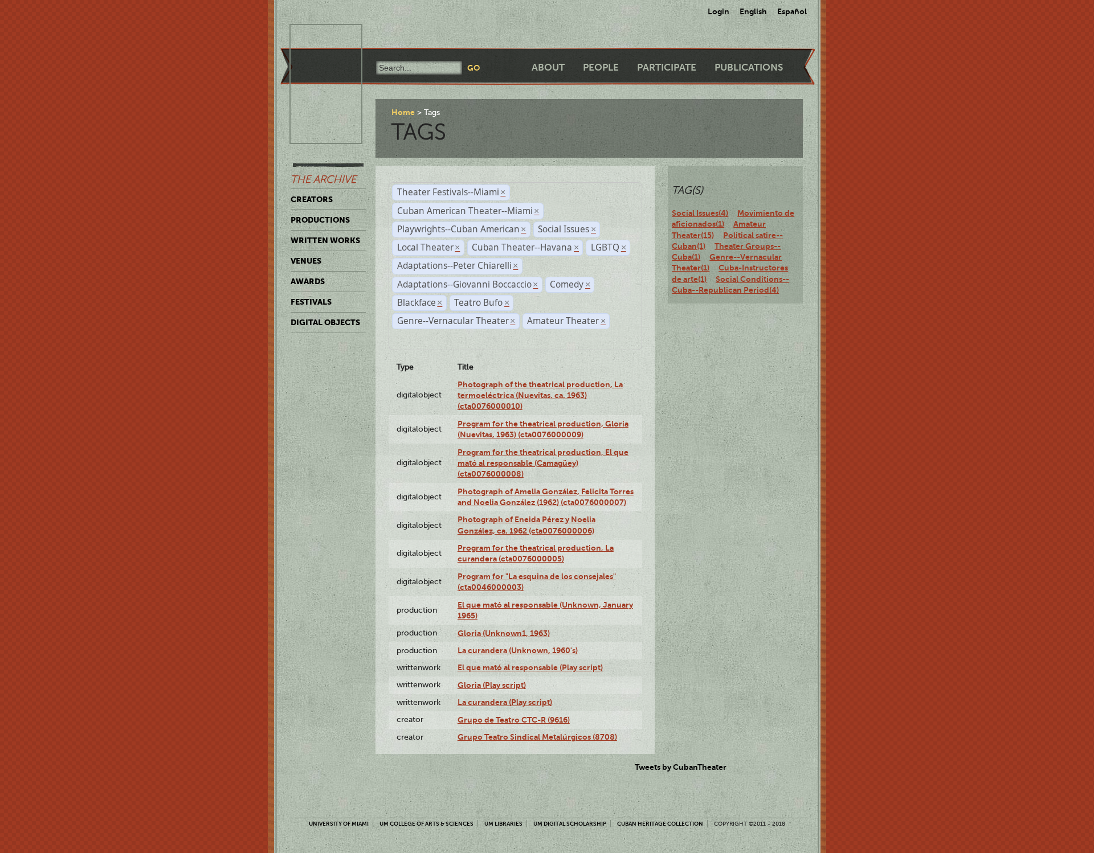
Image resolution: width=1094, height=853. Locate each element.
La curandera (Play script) (505, 702)
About (548, 67)
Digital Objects (325, 322)
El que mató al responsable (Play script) (530, 667)
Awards (308, 281)
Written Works (325, 240)
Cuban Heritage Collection (660, 824)
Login (718, 11)
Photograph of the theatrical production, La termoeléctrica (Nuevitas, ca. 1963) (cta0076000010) (540, 395)
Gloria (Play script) (492, 685)
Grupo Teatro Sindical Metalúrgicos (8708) (537, 736)
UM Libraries (503, 824)
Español (792, 11)
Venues (306, 260)
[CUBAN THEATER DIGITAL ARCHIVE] (315, 37)
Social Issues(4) (700, 213)
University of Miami (339, 824)
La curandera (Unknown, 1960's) (518, 650)
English (753, 11)
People (601, 67)
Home (403, 112)
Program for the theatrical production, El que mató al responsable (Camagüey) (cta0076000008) (543, 463)
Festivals (311, 301)
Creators (312, 199)
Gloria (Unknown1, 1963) (504, 633)
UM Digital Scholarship (569, 824)
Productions (320, 219)
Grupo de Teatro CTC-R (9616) (514, 719)
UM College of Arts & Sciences (426, 824)
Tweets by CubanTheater (680, 767)
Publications (749, 67)
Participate (666, 67)
